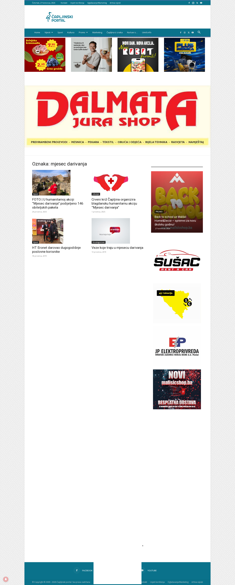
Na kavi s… (132, 32)
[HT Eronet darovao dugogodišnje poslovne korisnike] (58, 231)
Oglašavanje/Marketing (97, 3)
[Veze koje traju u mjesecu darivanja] (117, 231)
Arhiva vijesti (115, 3)
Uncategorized (99, 242)
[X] (197, 3)
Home (37, 32)
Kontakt (64, 3)
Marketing (97, 32)
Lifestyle (96, 194)
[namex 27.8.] (44, 71)
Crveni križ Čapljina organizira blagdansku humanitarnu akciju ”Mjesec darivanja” (114, 203)
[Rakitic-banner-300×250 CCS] (91, 71)
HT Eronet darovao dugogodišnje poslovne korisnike (56, 250)
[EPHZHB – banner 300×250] (177, 365)
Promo (82, 32)
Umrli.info (146, 32)
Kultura (70, 32)
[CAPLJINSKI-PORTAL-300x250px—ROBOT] (138, 71)
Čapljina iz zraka (115, 32)
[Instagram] (193, 3)
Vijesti (47, 32)
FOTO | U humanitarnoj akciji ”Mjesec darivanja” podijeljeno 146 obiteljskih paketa (57, 203)
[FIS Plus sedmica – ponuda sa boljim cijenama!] (177, 202)
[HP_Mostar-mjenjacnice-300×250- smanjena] (177, 322)
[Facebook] (189, 3)
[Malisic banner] (177, 408)
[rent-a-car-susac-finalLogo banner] (177, 279)
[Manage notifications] (5, 579)
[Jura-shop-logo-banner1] (117, 146)
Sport (60, 32)
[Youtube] (201, 3)
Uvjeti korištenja (77, 3)
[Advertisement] (177, 470)
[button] (199, 32)
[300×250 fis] (184, 55)
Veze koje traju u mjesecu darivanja (117, 248)
